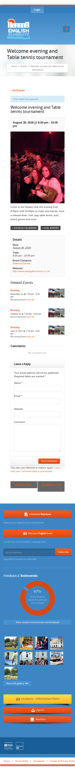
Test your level (40, 533)
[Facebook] (6, 729)
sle (19, 768)
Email (18, 396)
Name (18, 383)
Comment (19, 422)
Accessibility (21, 761)
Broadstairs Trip (51, 486)
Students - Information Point (40, 699)
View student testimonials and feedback (37, 622)
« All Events (17, 90)
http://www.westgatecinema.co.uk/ (31, 271)
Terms (6, 761)
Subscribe (63, 552)
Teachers (40, 719)
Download (40, 514)
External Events (21, 263)
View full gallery (15, 683)
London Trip (22, 484)
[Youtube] (20, 729)
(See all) (30, 299)
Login (37, 9)
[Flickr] (13, 729)
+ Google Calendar (24, 228)
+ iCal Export (50, 228)
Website (18, 409)
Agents (40, 710)
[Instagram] (27, 729)
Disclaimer (39, 761)
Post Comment (49, 461)
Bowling (15, 290)
